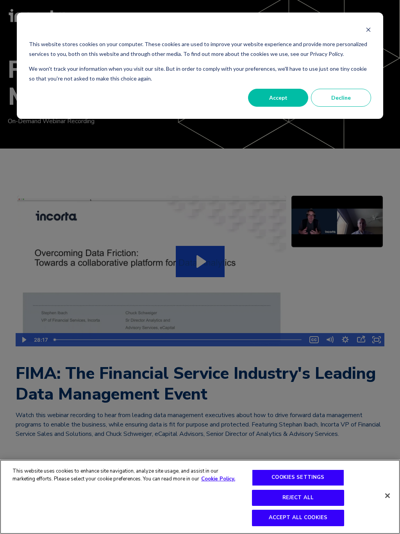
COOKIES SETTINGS (297, 477)
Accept (278, 97)
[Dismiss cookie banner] (368, 29)
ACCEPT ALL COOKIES (298, 517)
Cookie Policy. (218, 478)
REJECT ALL (298, 497)
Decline (341, 97)
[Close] (387, 495)
